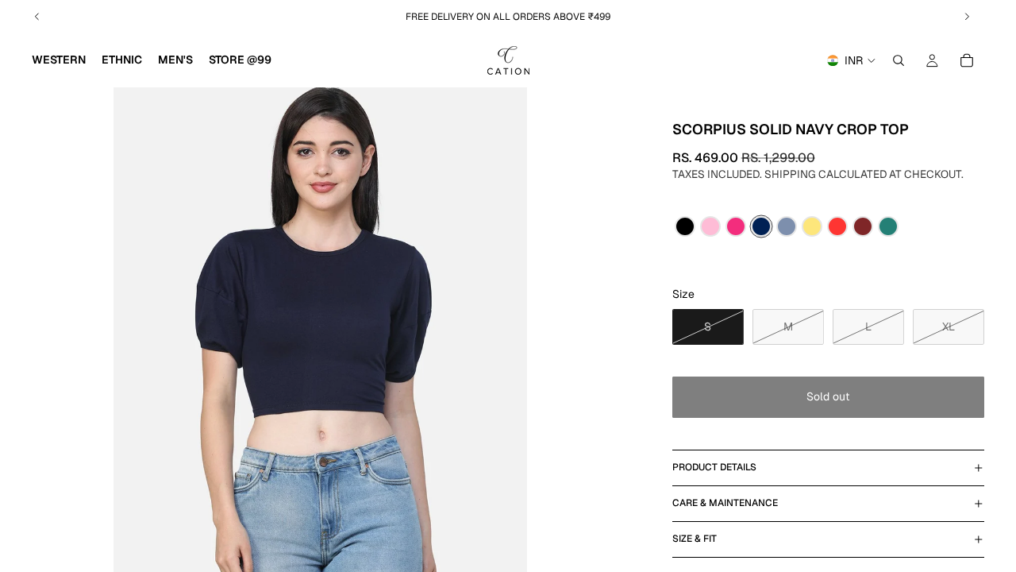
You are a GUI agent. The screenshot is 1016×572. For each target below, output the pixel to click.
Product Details (714, 467)
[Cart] (966, 60)
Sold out (827, 396)
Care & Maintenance (725, 503)
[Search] (898, 60)
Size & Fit (694, 538)
